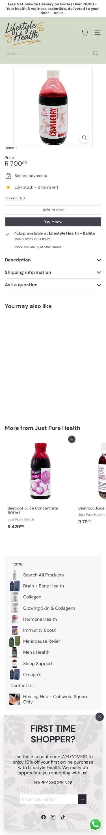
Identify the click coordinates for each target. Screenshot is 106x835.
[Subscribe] (82, 799)
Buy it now (53, 221)
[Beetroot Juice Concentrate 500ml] (40, 485)
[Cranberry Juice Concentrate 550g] (40, 363)
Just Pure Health (57, 428)
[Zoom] (84, 137)
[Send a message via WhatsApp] (95, 824)
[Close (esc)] (100, 716)
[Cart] (84, 33)
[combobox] (53, 53)
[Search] (95, 53)
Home (9, 148)
